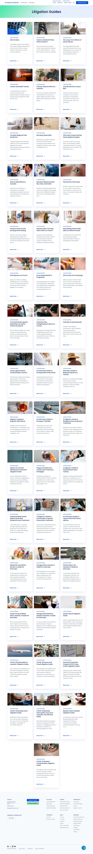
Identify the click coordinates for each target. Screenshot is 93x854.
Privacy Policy (22, 848)
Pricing (75, 805)
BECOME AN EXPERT (57, 1)
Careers (62, 823)
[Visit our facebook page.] (8, 846)
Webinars (76, 827)
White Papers (76, 825)
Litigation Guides (77, 823)
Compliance (30, 848)
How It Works (76, 801)
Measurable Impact (64, 827)
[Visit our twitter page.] (10, 846)
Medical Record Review (65, 803)
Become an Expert (33, 803)
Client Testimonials (64, 825)
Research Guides (63, 805)
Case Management (50, 801)
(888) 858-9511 (66, 1)
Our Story (62, 817)
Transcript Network (50, 805)
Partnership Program (78, 803)
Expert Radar (49, 803)
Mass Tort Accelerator (65, 808)
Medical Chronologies (51, 808)
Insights (75, 831)
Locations (62, 821)
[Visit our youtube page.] (15, 846)
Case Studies (76, 829)
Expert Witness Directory (79, 817)
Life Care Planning (64, 810)
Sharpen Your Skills (50, 819)
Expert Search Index (78, 821)
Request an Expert (82, 2)
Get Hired (48, 817)
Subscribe (11, 818)
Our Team (62, 819)
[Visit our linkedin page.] (12, 846)
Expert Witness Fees (78, 819)
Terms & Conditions (39, 848)
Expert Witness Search (65, 801)
